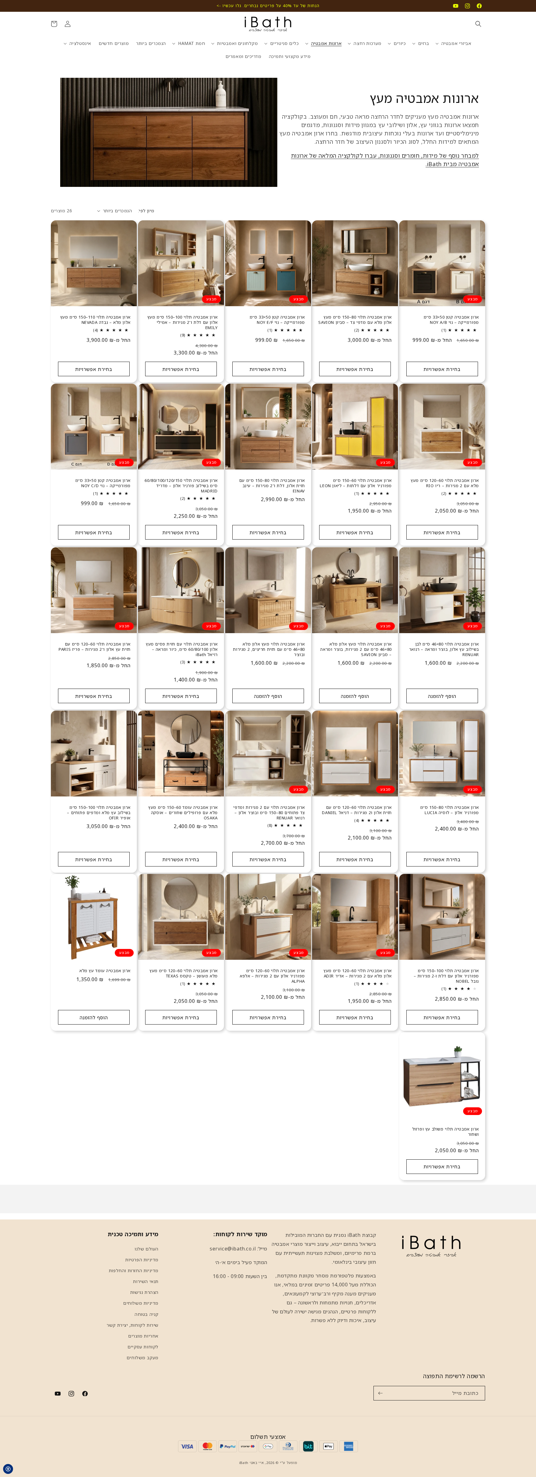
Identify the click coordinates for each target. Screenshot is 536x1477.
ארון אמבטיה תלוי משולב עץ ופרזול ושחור (445, 1131)
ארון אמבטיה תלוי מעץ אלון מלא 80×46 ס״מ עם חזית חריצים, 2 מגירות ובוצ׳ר (269, 649)
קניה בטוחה (147, 1314)
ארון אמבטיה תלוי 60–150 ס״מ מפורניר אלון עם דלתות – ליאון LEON (356, 483)
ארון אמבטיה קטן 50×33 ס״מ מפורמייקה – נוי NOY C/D (103, 483)
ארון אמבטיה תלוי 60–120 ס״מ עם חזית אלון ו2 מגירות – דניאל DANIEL (357, 810)
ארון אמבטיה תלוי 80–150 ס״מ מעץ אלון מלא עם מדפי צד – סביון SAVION (355, 320)
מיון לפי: (146, 211)
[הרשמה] (380, 1393)
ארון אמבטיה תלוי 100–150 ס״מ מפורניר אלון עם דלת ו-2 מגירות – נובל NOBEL (446, 976)
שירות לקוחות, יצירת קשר (133, 1325)
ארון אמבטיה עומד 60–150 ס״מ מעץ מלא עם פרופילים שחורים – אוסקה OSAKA (183, 813)
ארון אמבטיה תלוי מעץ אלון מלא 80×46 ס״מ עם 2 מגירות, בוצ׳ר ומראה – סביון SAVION (356, 649)
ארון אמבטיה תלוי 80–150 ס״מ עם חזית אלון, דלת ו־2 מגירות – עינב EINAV (272, 486)
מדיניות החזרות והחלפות (134, 1270)
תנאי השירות (146, 1281)
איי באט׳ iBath (251, 1462)
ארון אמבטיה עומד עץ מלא (105, 970)
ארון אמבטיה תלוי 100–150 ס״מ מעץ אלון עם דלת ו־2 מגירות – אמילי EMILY (182, 322)
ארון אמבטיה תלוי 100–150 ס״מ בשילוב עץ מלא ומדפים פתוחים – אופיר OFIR (98, 813)
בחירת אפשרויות (442, 369)
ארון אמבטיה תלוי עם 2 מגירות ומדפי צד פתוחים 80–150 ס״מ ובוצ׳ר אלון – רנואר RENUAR (269, 813)
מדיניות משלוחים (141, 1303)
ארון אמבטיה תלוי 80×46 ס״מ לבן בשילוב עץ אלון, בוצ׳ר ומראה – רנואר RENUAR (444, 649)
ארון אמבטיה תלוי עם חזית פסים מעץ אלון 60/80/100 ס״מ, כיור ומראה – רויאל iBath (182, 649)
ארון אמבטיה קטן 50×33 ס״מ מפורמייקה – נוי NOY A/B (451, 320)
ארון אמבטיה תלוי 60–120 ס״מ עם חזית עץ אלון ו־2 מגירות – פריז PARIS (95, 646)
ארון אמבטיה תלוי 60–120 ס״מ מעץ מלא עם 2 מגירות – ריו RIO (445, 483)
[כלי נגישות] (8, 1469)
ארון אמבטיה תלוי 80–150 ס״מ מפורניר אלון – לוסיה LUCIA (449, 810)
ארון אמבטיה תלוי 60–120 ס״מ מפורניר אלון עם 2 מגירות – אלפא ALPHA (272, 976)
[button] (478, 24)
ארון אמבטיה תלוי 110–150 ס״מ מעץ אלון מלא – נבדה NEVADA (95, 320)
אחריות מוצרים (143, 1336)
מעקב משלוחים (143, 1357)
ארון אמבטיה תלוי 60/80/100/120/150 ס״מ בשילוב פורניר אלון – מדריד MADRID (181, 486)
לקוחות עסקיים (143, 1347)
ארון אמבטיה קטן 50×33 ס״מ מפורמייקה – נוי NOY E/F (277, 320)
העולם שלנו (147, 1248)
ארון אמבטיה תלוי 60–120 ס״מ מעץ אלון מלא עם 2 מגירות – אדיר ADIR (358, 973)
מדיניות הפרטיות (142, 1260)
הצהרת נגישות (144, 1292)
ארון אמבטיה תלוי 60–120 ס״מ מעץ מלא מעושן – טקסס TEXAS (184, 973)
